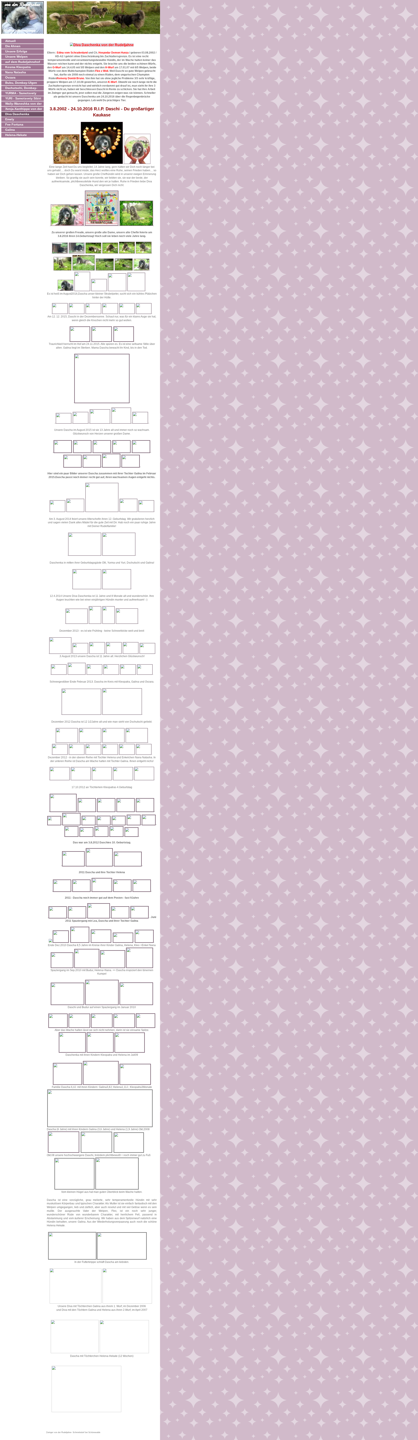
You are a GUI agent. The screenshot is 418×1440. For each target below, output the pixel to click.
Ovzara (10, 77)
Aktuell (10, 41)
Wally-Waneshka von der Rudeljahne (23, 104)
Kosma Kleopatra (18, 67)
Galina (10, 129)
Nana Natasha (15, 72)
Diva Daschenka (17, 114)
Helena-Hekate (16, 135)
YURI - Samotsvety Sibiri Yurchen (23, 99)
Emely (9, 119)
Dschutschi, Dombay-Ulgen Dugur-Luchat (21, 88)
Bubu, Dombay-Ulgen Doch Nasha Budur (21, 83)
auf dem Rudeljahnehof (22, 62)
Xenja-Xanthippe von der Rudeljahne (23, 109)
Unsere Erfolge (16, 51)
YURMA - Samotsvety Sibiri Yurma (20, 93)
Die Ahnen (12, 46)
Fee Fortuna (14, 124)
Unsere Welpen (16, 56)
